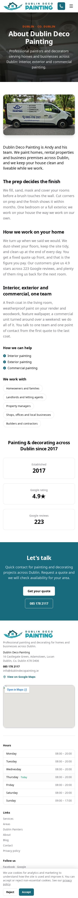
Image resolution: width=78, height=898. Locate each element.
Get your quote (39, 591)
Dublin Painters (13, 829)
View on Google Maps (21, 677)
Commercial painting (22, 368)
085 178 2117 (39, 603)
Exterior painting (20, 362)
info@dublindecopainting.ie (21, 670)
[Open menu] (71, 6)
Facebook (9, 867)
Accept (26, 892)
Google (21, 867)
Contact (8, 845)
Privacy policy (11, 851)
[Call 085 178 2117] (61, 6)
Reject (10, 892)
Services (8, 818)
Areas (6, 824)
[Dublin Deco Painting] (28, 6)
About (7, 835)
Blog (6, 840)
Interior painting (19, 356)
